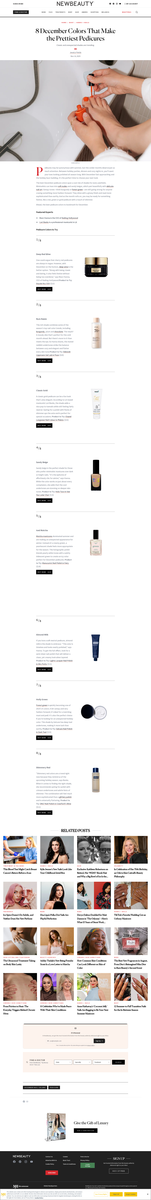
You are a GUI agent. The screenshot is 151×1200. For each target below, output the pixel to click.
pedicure (54, 1087)
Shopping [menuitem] (95, 12)
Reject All (116, 1194)
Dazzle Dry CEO (43, 283)
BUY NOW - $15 (44, 738)
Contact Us (49, 1157)
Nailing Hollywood (70, 218)
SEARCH (118, 1062)
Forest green (41, 705)
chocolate (58, 331)
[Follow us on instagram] (117, 4)
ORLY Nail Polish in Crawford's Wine (55, 803)
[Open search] (136, 12)
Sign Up (98, 1041)
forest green (77, 189)
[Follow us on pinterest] (113, 4)
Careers (65, 1157)
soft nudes (62, 186)
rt (41, 189)
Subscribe (18, 4)
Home (64, 22)
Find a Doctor (84, 1157)
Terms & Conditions (69, 1164)
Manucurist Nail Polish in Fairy (55, 563)
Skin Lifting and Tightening (16, 957)
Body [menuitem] (70, 12)
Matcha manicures (44, 536)
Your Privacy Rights (101, 1194)
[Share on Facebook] (24, 1102)
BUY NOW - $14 (44, 572)
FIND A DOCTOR (21, 12)
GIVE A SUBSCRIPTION (85, 1131)
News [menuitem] (44, 12)
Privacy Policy (84, 1160)
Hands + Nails (82, 22)
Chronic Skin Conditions (89, 957)
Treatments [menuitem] (60, 12)
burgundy (40, 331)
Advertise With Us (51, 1160)
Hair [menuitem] (77, 12)
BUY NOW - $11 (44, 813)
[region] (75, 1194)
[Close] (147, 1194)
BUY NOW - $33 (44, 425)
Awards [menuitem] (85, 12)
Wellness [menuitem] (105, 12)
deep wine (63, 266)
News (42, 911)
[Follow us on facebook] (110, 4)
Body (71, 22)
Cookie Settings (87, 1165)
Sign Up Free (118, 1171)
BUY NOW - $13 (44, 500)
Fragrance (8, 911)
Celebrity (118, 866)
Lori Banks (44, 222)
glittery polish (65, 797)
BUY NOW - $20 (44, 361)
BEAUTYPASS (126, 12)
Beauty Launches (48, 957)
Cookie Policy (50, 1164)
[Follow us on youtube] (120, 4)
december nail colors (35, 1087)
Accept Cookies (130, 1194)
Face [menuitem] (51, 12)
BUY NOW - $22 (44, 289)
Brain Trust (66, 1160)
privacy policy (91, 1045)
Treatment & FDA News (13, 866)
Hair (79, 866)
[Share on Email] (27, 1102)
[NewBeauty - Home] (75, 4)
